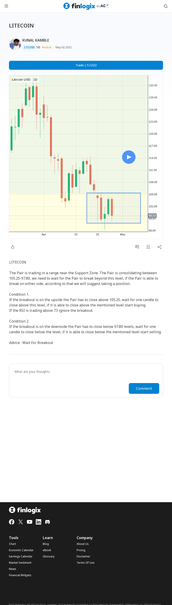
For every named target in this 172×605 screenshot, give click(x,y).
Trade (86, 65)
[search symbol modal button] (165, 6)
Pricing (81, 550)
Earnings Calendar (20, 556)
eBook (47, 550)
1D (38, 47)
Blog (46, 544)
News (12, 569)
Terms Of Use (86, 563)
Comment (144, 388)
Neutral (46, 47)
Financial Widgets (20, 575)
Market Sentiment (20, 563)
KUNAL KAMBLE (35, 40)
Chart (12, 544)
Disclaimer (83, 556)
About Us (83, 544)
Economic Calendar (21, 550)
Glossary (48, 556)
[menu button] (6, 6)
